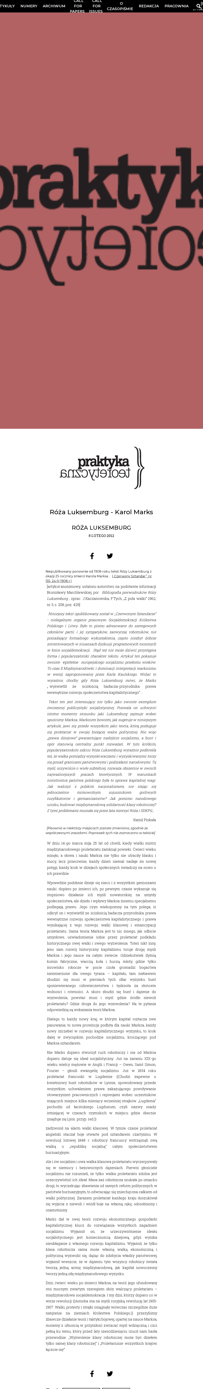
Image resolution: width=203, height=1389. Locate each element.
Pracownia (177, 6)
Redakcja (149, 6)
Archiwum (54, 6)
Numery (28, 6)
